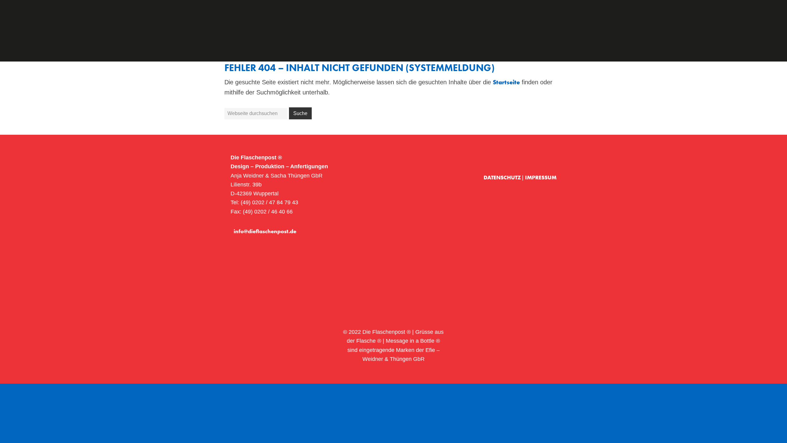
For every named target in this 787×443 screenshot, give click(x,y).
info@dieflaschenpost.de (265, 231)
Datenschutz (503, 177)
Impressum (540, 177)
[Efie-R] (546, 157)
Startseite (506, 82)
